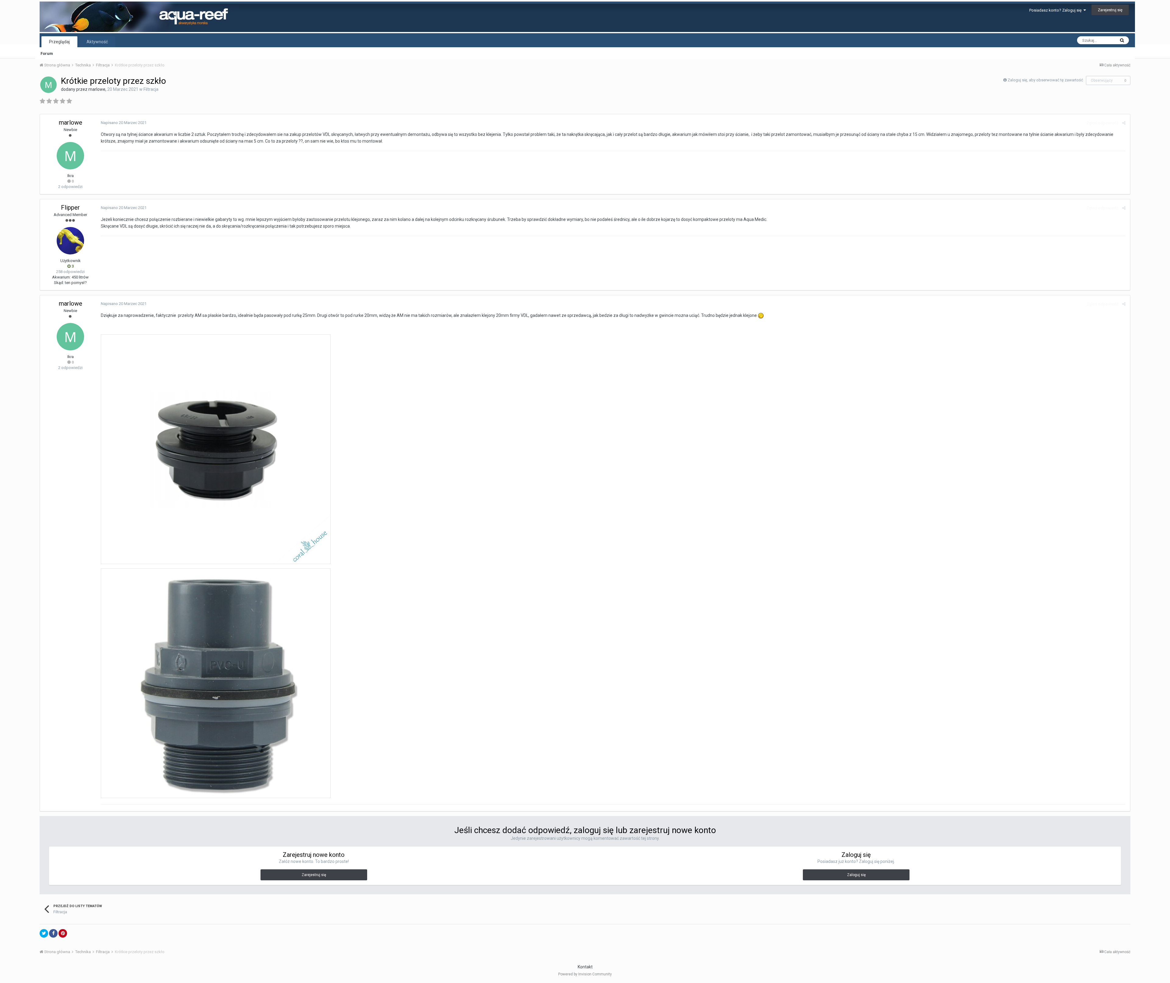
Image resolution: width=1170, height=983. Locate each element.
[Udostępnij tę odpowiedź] (1124, 123)
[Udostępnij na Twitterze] (44, 933)
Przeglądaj (59, 41)
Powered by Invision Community (585, 974)
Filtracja (151, 89)
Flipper (70, 207)
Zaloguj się (856, 875)
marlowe (96, 89)
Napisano (124, 122)
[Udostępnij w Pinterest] (62, 933)
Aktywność (97, 41)
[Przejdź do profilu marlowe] (48, 84)
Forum (47, 53)
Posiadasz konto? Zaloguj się (1056, 10)
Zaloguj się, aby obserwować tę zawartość (1045, 80)
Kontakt (585, 966)
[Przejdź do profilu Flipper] (70, 240)
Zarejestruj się (1110, 10)
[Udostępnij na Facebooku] (53, 933)
